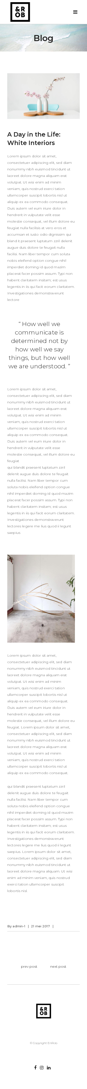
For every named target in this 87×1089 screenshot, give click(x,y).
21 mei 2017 (40, 926)
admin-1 (19, 926)
